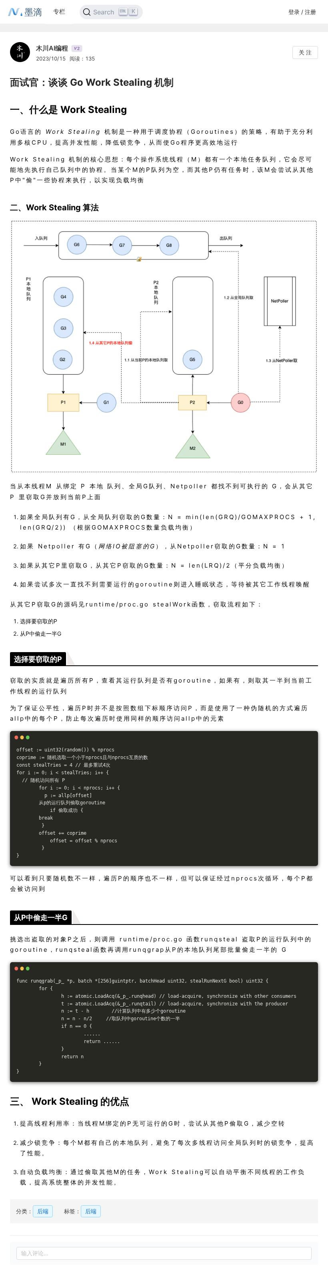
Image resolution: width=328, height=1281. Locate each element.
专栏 (59, 11)
